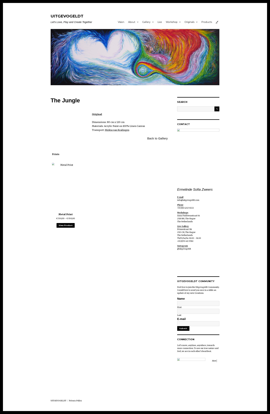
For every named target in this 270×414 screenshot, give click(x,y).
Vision (121, 22)
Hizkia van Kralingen (117, 130)
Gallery (146, 22)
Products (206, 22)
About (131, 22)
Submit (183, 328)
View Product (66, 225)
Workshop (171, 22)
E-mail (181, 318)
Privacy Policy (75, 400)
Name (181, 298)
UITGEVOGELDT (67, 16)
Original (97, 114)
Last (179, 315)
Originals (189, 22)
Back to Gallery (157, 138)
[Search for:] (195, 109)
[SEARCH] (216, 108)
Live (160, 22)
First (179, 307)
